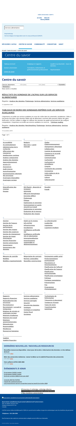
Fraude (47, 189)
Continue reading (57, 122)
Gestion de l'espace (10, 223)
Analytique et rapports (34, 64)
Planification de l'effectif (53, 267)
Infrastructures (29, 225)
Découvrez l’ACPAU (9, 44)
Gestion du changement (11, 234)
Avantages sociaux (10, 180)
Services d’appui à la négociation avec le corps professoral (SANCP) (23, 36)
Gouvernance (7, 245)
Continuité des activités (53, 169)
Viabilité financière (9, 340)
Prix (46, 285)
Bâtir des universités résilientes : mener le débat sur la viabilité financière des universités (34, 357)
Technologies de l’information (50, 297)
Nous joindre (44, 19)
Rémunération (8, 324)
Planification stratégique (54, 276)
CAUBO (38, 6)
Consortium (51, 44)
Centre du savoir (25, 44)
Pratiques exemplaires (53, 280)
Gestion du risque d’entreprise (9, 237)
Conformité (49, 160)
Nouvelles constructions (32, 261)
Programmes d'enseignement (50, 288)
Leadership (48, 223)
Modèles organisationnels (12, 261)
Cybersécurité (50, 180)
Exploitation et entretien (33, 203)
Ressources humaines (11, 331)
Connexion (30, 14)
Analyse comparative (10, 158)
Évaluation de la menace (32, 211)
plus (11, 354)
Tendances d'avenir (52, 302)
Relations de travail (10, 318)
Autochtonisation (9, 171)
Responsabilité (8, 326)
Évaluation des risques (32, 214)
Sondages (27, 307)
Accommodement (9, 145)
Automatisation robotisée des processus (12, 174)
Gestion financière (9, 240)
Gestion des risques (10, 229)
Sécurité (27, 303)
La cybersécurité (51, 221)
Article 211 (6, 164)
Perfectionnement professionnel (51, 259)
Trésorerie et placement (53, 300)
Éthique (26, 200)
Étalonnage (29, 101)
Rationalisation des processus (10, 301)
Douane (5, 191)
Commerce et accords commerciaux (52, 154)
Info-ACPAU (28, 223)
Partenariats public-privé (53, 256)
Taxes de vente (50, 305)
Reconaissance (8, 305)
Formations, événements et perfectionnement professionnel (37, 69)
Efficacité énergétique (32, 194)
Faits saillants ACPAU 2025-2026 (14, 362)
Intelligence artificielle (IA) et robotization (32, 235)
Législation (49, 225)
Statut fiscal (28, 312)
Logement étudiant (52, 228)
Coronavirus (49, 171)
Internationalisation (31, 238)
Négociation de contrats (32, 256)
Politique (48, 278)
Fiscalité (47, 187)
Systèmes (27, 314)
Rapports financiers (10, 298)
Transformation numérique (50, 308)
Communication (50, 158)
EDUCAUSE (27, 191)
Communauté (39, 44)
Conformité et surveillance (50, 163)
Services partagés (30, 301)
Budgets (27, 142)
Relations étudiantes (10, 315)
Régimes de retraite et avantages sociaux (11, 312)
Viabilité (6, 338)
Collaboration (49, 149)
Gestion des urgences (11, 232)
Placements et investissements (51, 264)
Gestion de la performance (7, 226)
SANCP (61, 44)
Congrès (47, 166)
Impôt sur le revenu (31, 221)
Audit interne (7, 169)
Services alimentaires (42, 101)
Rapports (6, 296)
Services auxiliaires (57, 101)
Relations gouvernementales (10, 321)
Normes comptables (31, 259)
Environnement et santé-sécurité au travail (33, 206)
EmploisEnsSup (8, 33)
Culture (47, 177)
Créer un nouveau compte (45, 14)
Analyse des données (17, 101)
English (46, 18)
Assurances (7, 167)
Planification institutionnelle (50, 272)
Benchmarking (30, 125)
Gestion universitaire (10, 68)
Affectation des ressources (8, 152)
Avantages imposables (11, 178)
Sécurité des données (31, 305)
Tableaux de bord (9, 64)
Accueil (39, 18)
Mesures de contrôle (10, 256)
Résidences (7, 329)
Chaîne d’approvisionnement (52, 143)
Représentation (55, 70)
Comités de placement (53, 151)
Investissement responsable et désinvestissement (31, 242)
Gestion (6, 221)
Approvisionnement (10, 162)
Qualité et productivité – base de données (60, 65)
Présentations (50, 283)
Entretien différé (30, 196)
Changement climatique (53, 147)
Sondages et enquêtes (32, 310)
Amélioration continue (11, 155)
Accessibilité (7, 142)
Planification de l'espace (53, 269)
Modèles (6, 259)
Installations (28, 228)
